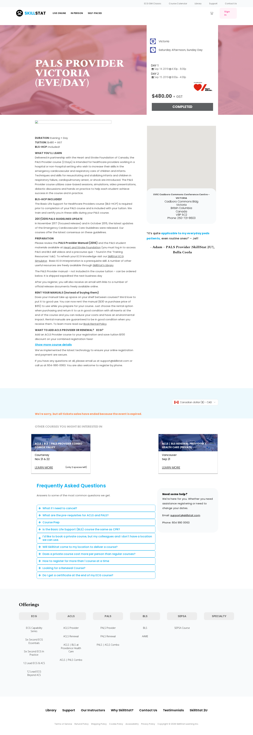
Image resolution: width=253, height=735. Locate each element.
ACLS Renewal (71, 636)
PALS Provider (108, 627)
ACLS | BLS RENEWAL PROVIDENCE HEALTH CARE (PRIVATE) (184, 445)
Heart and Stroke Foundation (82, 247)
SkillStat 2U (198, 710)
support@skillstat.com (185, 515)
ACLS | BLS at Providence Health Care (71, 648)
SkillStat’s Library (103, 265)
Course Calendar (178, 3)
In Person (77, 13)
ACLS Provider (71, 627)
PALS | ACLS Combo (108, 644)
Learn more (44, 467)
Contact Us (231, 3)
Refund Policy (82, 723)
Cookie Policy (116, 723)
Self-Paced (95, 13)
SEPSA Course (182, 627)
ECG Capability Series (34, 629)
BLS (145, 627)
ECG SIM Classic (152, 3)
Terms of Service (63, 723)
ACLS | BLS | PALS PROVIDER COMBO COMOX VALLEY (58, 445)
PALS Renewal (108, 636)
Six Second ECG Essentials (34, 641)
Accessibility (132, 723)
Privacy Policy (148, 723)
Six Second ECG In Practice (34, 653)
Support (213, 3)
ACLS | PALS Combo (71, 659)
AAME (145, 636)
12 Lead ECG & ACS (34, 663)
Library (198, 3)
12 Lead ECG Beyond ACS (34, 673)
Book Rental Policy (95, 324)
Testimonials (173, 710)
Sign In (227, 13)
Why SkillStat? (122, 710)
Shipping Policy (99, 723)
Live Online (59, 13)
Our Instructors (93, 710)
